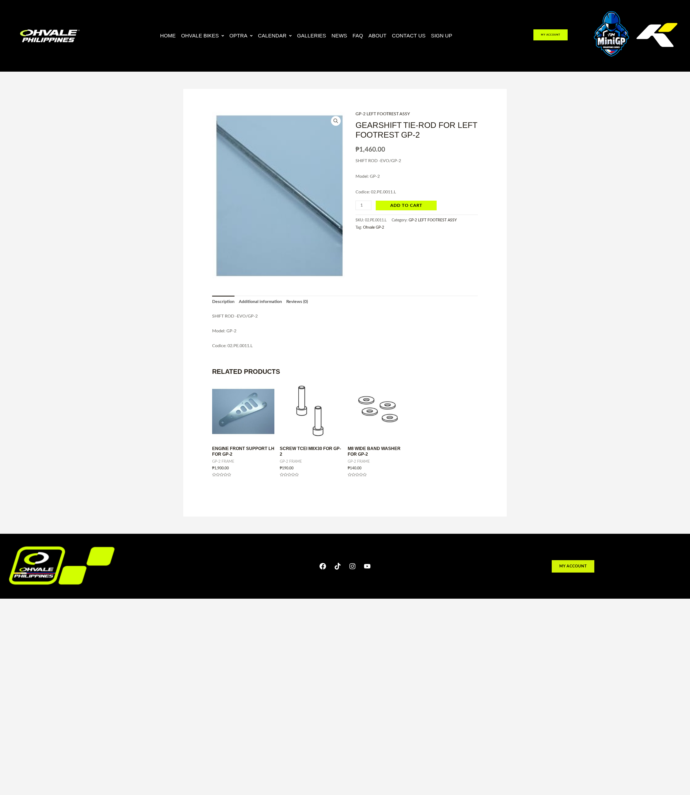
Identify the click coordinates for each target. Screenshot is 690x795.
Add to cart (406, 205)
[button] (202, 36)
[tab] (223, 302)
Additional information (260, 301)
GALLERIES (311, 36)
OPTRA (238, 36)
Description (223, 301)
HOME (168, 36)
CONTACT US (409, 36)
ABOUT (377, 36)
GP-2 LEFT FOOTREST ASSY (383, 114)
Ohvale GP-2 (373, 227)
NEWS (339, 36)
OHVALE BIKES (200, 36)
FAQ (358, 36)
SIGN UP (441, 36)
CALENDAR (272, 36)
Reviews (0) (297, 301)
